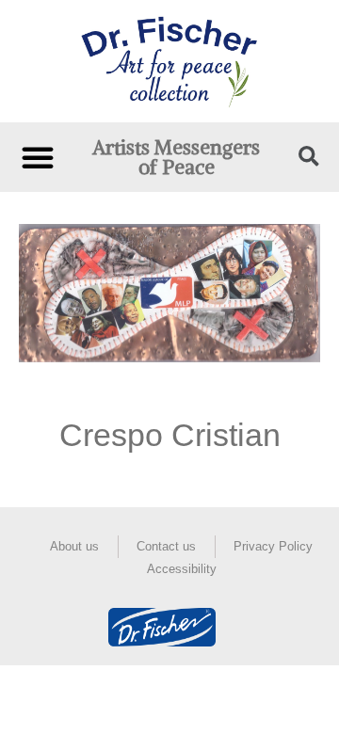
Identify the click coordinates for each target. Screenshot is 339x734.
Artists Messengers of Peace (176, 157)
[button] (37, 157)
